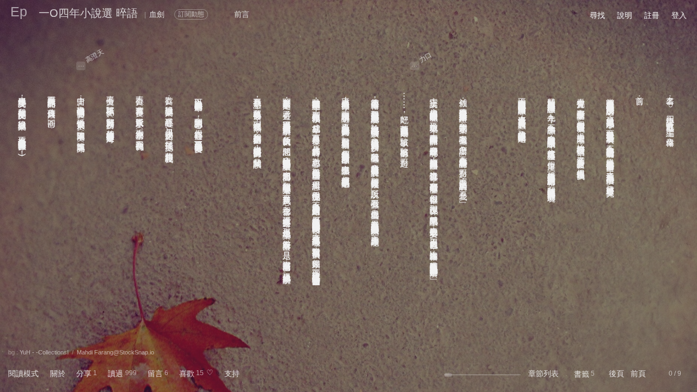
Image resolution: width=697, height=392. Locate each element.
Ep (18, 11)
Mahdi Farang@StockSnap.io (115, 352)
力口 (425, 57)
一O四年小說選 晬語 (88, 13)
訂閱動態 (191, 14)
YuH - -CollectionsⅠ (44, 352)
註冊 (651, 15)
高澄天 (94, 55)
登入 (679, 15)
